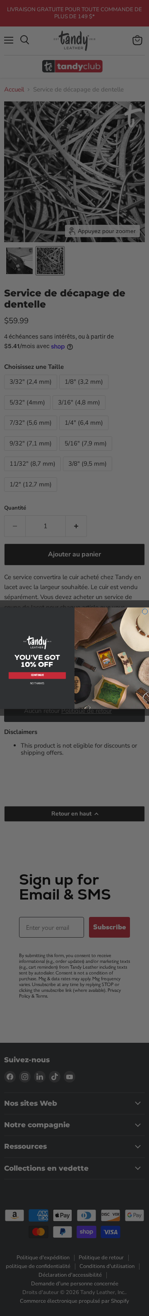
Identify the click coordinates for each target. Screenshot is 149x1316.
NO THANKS (37, 683)
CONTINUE (37, 675)
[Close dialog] (145, 611)
